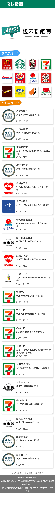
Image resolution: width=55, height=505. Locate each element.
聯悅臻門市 (22, 400)
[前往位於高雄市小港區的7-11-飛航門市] (8, 356)
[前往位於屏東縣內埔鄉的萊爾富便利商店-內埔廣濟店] (8, 194)
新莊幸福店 (22, 455)
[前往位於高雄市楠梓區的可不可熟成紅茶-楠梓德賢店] (8, 175)
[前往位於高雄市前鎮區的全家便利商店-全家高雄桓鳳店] (8, 230)
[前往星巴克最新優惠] (20, 69)
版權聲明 (28, 473)
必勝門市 (20, 328)
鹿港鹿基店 (22, 255)
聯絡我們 (39, 473)
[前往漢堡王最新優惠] (20, 82)
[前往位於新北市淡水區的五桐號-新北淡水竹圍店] (8, 429)
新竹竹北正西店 (24, 237)
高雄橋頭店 (22, 111)
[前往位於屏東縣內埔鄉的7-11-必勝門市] (8, 338)
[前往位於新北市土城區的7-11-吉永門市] (8, 320)
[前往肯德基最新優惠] (33, 69)
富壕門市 (20, 292)
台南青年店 (22, 129)
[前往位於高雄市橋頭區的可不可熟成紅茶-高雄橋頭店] (8, 121)
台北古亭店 (22, 274)
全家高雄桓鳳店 (24, 219)
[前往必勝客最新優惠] (45, 82)
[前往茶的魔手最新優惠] (7, 96)
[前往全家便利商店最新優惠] (33, 82)
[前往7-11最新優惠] (45, 69)
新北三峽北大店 (24, 382)
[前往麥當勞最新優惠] (7, 69)
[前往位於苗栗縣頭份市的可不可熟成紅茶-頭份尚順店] (8, 447)
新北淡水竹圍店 (24, 418)
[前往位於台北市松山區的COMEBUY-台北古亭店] (8, 284)
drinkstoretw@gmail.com (43, 488)
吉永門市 (20, 310)
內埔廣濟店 (22, 183)
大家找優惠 (17, 473)
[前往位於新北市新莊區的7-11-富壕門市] (8, 302)
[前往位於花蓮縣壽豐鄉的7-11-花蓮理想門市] (8, 374)
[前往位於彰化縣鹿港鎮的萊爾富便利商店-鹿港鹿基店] (8, 266)
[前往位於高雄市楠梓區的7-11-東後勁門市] (8, 157)
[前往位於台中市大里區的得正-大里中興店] (8, 212)
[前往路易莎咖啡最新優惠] (33, 96)
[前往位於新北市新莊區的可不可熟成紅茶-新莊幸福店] (8, 465)
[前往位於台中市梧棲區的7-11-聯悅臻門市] (8, 411)
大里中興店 (22, 201)
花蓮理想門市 (23, 364)
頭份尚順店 (22, 436)
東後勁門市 (22, 147)
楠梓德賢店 (22, 165)
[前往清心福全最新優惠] (45, 96)
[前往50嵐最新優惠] (20, 96)
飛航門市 (20, 346)
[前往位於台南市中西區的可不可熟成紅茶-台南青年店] (8, 139)
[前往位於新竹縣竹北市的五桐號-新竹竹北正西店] (8, 248)
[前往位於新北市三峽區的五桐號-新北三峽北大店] (8, 393)
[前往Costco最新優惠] (7, 82)
